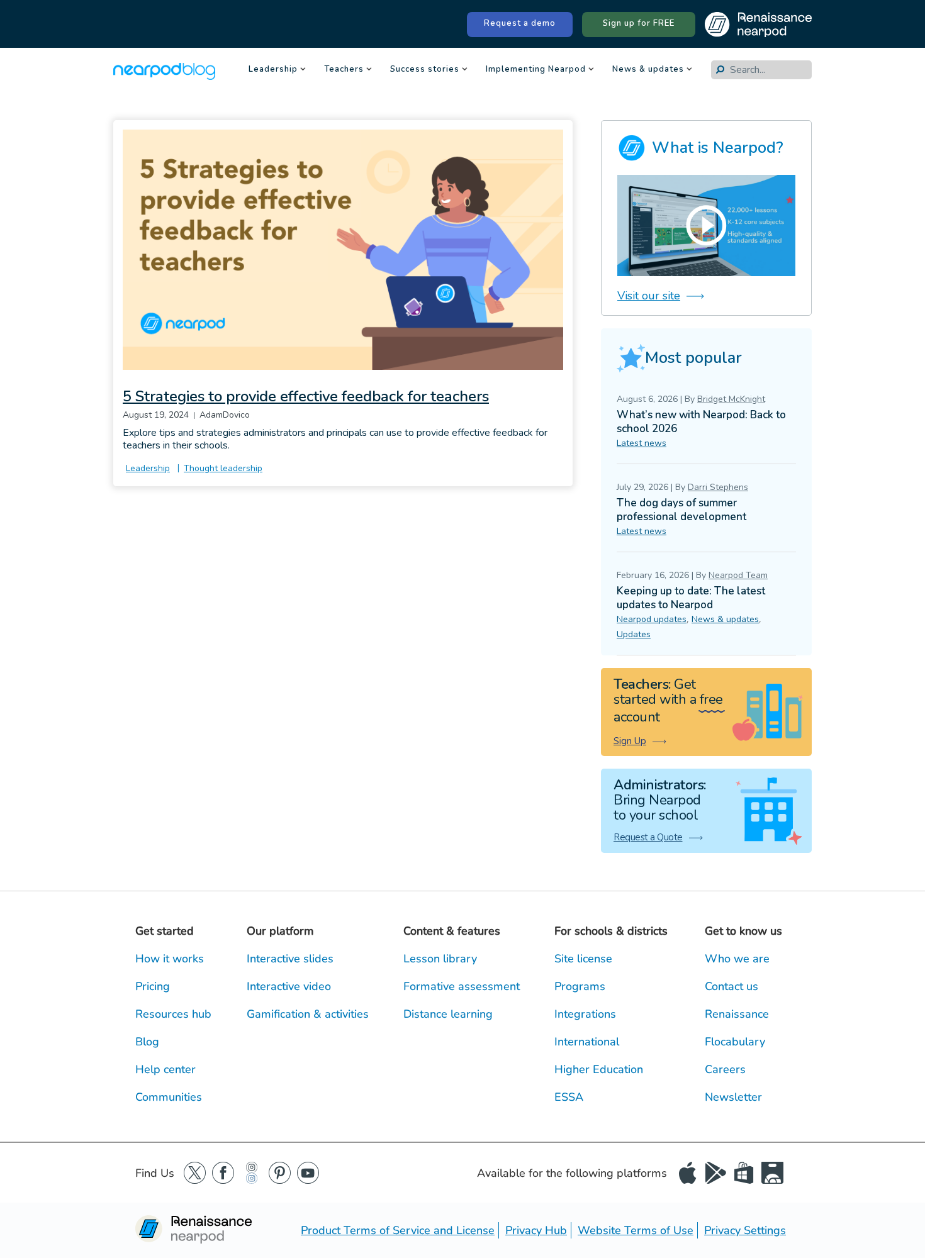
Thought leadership (223, 468)
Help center (165, 1069)
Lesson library (440, 958)
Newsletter (733, 1097)
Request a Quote (648, 837)
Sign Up (630, 741)
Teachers (344, 70)
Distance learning (448, 1013)
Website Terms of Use (635, 1230)
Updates (634, 634)
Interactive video (289, 986)
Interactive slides (290, 958)
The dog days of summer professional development (681, 510)
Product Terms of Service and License (398, 1230)
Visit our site (648, 296)
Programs (579, 986)
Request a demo (520, 23)
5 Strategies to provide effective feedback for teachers (306, 396)
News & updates (648, 70)
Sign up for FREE (639, 23)
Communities (168, 1097)
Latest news (641, 443)
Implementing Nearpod (536, 70)
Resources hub (173, 1013)
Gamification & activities (308, 1013)
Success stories (424, 70)
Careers (725, 1069)
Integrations (585, 1013)
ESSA (568, 1097)
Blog (147, 1041)
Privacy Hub (536, 1230)
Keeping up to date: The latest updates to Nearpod (691, 598)
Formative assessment (461, 986)
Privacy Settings (745, 1230)
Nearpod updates (652, 619)
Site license (583, 958)
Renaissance (737, 1013)
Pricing (152, 986)
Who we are (737, 958)
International (586, 1041)
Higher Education (598, 1069)
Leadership (273, 70)
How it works (169, 958)
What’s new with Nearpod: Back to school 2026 (701, 422)
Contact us (731, 986)
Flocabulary (735, 1041)
